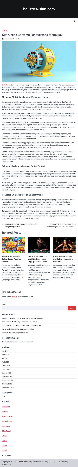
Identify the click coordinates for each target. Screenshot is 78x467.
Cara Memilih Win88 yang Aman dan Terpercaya (19, 322)
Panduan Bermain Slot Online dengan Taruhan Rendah (11, 259)
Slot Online (6, 85)
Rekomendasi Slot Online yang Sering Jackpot (18, 329)
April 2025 (5, 362)
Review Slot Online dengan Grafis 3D (15, 333)
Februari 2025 (6, 369)
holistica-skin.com (39, 9)
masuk (14, 297)
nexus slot (6, 406)
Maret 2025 (6, 366)
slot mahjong (7, 416)
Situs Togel (6, 431)
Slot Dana (6, 426)
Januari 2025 (6, 373)
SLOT (5, 30)
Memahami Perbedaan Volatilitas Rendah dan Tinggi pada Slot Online (37, 259)
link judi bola (7, 421)
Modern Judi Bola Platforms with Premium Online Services (22, 318)
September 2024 (8, 388)
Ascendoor (53, 462)
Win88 (4, 436)
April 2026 (5, 355)
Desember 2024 (7, 377)
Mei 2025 (5, 358)
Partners (7, 455)
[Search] (74, 21)
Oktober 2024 (7, 384)
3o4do (6, 39)
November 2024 (7, 380)
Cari (3, 305)
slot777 (5, 411)
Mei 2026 (5, 351)
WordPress (6, 464)
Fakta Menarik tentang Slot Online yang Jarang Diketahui (63, 259)
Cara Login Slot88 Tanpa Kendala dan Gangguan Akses (21, 325)
